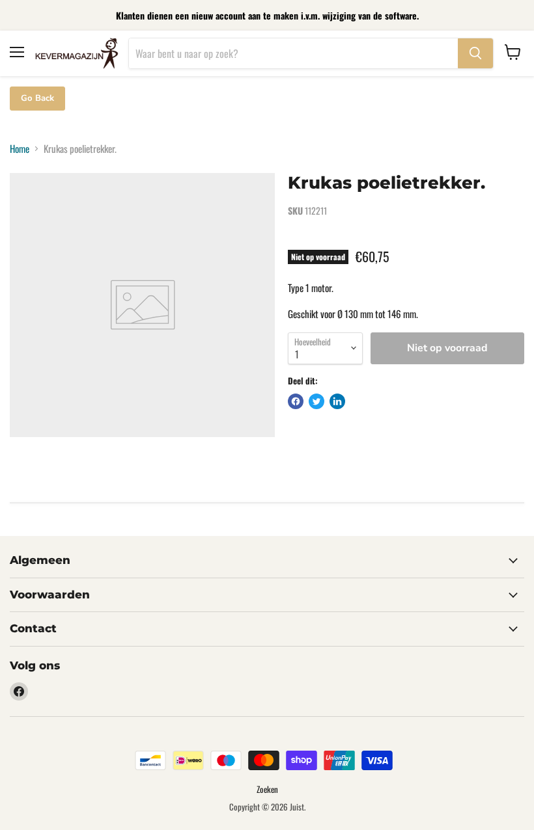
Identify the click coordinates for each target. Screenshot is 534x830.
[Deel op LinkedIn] (337, 401)
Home (19, 148)
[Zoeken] (475, 53)
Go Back (37, 98)
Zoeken (267, 789)
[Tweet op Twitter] (316, 401)
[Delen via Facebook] (295, 401)
